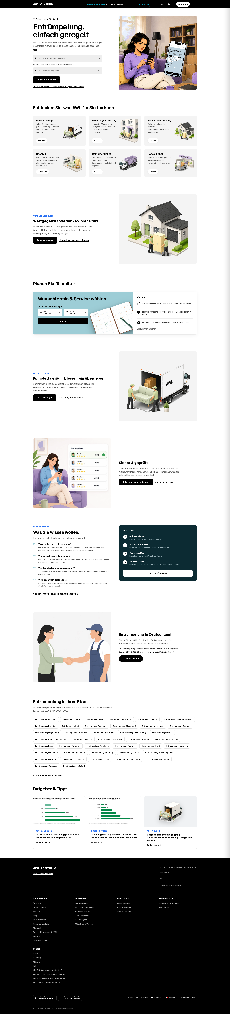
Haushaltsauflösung (84, 911)
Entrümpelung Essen (99, 759)
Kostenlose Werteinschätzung (74, 240)
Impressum (164, 872)
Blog (35, 915)
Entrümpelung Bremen (180, 726)
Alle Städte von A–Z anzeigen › (48, 775)
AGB (162, 879)
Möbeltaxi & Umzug (84, 924)
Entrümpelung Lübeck (129, 752)
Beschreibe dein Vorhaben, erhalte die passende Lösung (58, 86)
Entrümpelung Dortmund (76, 732)
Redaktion (37, 936)
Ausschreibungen (96, 4)
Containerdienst (82, 915)
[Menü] (194, 4)
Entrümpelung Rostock (125, 746)
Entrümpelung (81, 903)
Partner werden (124, 907)
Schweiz (172, 997)
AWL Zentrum (43, 4)
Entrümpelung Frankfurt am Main (178, 719)
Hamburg (37, 957)
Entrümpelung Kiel (70, 726)
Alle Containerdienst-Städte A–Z (47, 982)
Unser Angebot (40, 907)
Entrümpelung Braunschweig (133, 732)
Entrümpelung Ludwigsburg (127, 759)
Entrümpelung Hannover (153, 726)
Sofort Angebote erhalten (71, 397)
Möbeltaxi (144, 4)
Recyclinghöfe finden (188, 997)
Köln (35, 966)
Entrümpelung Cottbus (162, 732)
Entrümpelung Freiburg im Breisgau (51, 739)
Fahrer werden (123, 903)
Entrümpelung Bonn (44, 746)
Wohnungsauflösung (84, 907)
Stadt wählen (132, 658)
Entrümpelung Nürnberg (74, 752)
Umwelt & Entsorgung (169, 903)
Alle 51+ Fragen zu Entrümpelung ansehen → (55, 593)
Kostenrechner (39, 919)
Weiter (63, 321)
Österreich (158, 997)
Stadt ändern (55, 19)
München (37, 962)
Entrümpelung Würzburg (102, 752)
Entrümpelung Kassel (82, 739)
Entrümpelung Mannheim (97, 746)
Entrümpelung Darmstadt (46, 752)
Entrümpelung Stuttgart (103, 732)
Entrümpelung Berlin (72, 719)
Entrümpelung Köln (95, 719)
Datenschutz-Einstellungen (170, 885)
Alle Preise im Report (164, 652)
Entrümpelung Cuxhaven (46, 766)
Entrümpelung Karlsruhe (177, 746)
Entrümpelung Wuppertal (166, 739)
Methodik (37, 928)
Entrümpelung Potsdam (69, 746)
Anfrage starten (45, 240)
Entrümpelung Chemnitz (73, 759)
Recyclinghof (81, 919)
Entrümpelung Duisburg (45, 759)
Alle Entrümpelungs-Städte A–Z (47, 970)
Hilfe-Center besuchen (43, 873)
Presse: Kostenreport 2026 (45, 932)
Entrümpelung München (45, 719)
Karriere (36, 911)
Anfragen (183, 4)
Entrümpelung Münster (138, 739)
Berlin (35, 953)
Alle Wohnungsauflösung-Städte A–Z (50, 974)
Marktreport (164, 907)
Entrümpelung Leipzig (147, 719)
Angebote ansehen (46, 79)
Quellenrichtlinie (40, 940)
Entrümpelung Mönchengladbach (160, 752)
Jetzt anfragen (44, 397)
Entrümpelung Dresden (45, 726)
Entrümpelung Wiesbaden (157, 759)
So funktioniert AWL (115, 4)
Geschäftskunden (125, 911)
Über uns (37, 903)
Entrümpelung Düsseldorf (124, 726)
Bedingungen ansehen (146, 329)
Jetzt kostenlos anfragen (135, 482)
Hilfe (161, 4)
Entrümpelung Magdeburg (47, 732)
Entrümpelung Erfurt (151, 746)
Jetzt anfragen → (158, 573)
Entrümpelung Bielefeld (74, 766)
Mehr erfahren (147, 652)
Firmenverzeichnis (41, 924)
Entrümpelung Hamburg (120, 719)
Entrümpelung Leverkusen (110, 739)
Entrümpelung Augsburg (96, 726)
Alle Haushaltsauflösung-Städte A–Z (49, 978)
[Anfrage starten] (158, 53)
